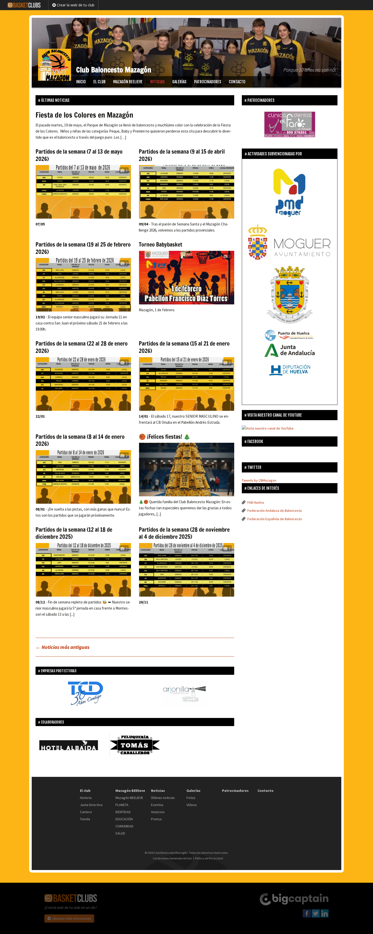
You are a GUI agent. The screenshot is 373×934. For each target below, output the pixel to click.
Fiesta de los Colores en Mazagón (84, 115)
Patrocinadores (207, 81)
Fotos (191, 797)
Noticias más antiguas (62, 647)
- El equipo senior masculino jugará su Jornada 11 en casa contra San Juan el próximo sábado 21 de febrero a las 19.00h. (82, 323)
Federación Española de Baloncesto (274, 519)
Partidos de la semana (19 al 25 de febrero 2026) (83, 248)
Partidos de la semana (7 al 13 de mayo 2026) (79, 155)
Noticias (157, 81)
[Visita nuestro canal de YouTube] (268, 428)
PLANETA (121, 804)
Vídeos (192, 804)
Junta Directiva (91, 804)
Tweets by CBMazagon (259, 480)
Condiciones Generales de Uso (172, 858)
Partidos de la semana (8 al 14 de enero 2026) (80, 440)
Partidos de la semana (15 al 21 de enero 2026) (184, 347)
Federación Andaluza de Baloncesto (274, 510)
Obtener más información (71, 918)
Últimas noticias (163, 797)
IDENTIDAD (123, 812)
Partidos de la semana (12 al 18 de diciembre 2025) (74, 533)
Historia (86, 797)
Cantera (86, 812)
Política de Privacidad (209, 858)
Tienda (85, 819)
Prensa (156, 819)
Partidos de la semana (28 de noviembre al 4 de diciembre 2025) (184, 533)
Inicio (81, 81)
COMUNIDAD (124, 826)
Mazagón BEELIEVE (129, 797)
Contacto (237, 81)
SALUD (120, 833)
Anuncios (158, 812)
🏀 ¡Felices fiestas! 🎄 (164, 436)
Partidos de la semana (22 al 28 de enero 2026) (82, 347)
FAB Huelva (255, 502)
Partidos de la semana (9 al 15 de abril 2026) (182, 155)
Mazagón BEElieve (128, 81)
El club (99, 81)
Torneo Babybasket (160, 244)
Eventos (157, 804)
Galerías (179, 81)
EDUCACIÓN (124, 819)
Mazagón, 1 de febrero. (157, 309)
